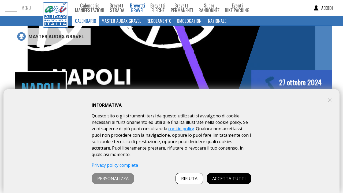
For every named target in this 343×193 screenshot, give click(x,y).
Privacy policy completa (115, 165)
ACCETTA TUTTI (229, 178)
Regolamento (159, 20)
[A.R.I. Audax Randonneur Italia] (55, 8)
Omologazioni (190, 20)
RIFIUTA (189, 178)
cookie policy (181, 129)
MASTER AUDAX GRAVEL (121, 20)
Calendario (85, 20)
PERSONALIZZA (113, 178)
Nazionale (217, 20)
